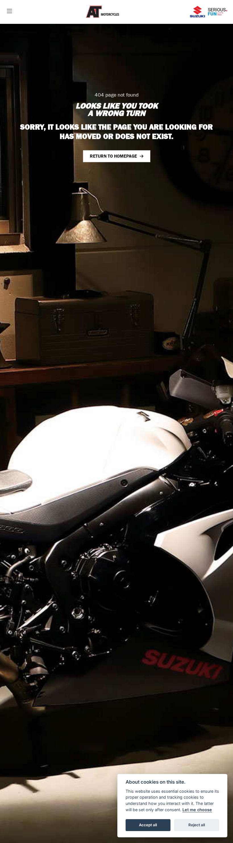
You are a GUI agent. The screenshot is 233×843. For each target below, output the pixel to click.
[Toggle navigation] (9, 12)
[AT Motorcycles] (103, 12)
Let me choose (197, 809)
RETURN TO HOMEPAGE (113, 156)
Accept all (148, 825)
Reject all (196, 825)
